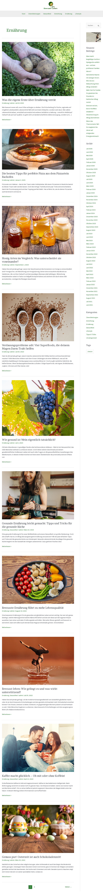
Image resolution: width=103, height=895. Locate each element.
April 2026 (89, 159)
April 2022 (89, 274)
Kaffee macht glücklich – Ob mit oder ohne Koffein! (33, 775)
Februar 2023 (91, 247)
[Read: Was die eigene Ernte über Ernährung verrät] (38, 69)
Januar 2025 (90, 193)
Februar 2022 (91, 281)
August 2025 (90, 176)
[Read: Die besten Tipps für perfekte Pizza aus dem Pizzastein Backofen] (38, 149)
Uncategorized (91, 338)
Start (23, 14)
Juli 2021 (89, 301)
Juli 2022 (89, 264)
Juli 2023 (89, 233)
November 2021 (91, 291)
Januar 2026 (90, 166)
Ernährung (68, 14)
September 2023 (92, 227)
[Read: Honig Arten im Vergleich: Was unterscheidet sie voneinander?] (38, 230)
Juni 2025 (89, 183)
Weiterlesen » (6, 119)
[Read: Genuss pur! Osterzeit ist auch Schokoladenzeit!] (38, 829)
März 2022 (90, 278)
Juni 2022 (89, 267)
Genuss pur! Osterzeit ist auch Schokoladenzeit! (31, 856)
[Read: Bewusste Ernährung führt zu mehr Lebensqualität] (38, 580)
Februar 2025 (91, 189)
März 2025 (90, 186)
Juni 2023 (89, 237)
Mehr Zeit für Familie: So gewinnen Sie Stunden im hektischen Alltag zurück (93, 96)
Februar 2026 (91, 162)
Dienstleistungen (34, 14)
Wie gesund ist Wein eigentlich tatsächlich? (28, 439)
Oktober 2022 (91, 257)
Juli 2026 (89, 149)
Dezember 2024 (92, 196)
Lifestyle (78, 14)
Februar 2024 (91, 210)
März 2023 (90, 244)
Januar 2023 (90, 250)
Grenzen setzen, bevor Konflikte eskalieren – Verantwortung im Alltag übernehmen (92, 112)
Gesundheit (47, 14)
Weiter (68, 887)
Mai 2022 (89, 271)
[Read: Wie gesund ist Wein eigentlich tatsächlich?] (38, 408)
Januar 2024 (90, 213)
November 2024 (91, 200)
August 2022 (90, 261)
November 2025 (91, 169)
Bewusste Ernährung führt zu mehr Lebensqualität (33, 607)
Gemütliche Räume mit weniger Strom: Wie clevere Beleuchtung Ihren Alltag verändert (92, 81)
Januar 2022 (90, 284)
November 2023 (91, 220)
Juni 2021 (89, 305)
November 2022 (91, 254)
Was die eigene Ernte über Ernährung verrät (29, 99)
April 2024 (89, 206)
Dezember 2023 (92, 216)
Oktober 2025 (91, 172)
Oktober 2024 (91, 203)
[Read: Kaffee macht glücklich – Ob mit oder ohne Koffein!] (38, 747)
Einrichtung (58, 14)
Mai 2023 (89, 240)
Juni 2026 (89, 152)
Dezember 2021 (91, 288)
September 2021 (92, 295)
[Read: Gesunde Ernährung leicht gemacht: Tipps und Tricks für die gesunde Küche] (38, 495)
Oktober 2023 (91, 223)
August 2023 (90, 230)
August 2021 (90, 298)
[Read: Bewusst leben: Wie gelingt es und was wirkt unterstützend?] (38, 661)
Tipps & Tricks (91, 334)
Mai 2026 (89, 155)
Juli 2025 (89, 179)
